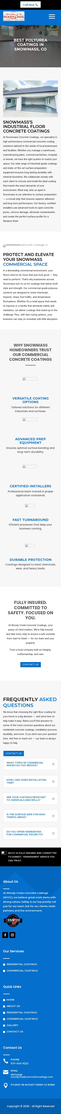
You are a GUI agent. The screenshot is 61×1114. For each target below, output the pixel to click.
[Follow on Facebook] (5, 935)
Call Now (30, 5)
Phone (15, 1059)
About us (13, 1006)
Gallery (12, 1025)
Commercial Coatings (22, 970)
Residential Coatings (22, 964)
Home (10, 999)
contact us (31, 664)
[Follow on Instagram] (12, 935)
